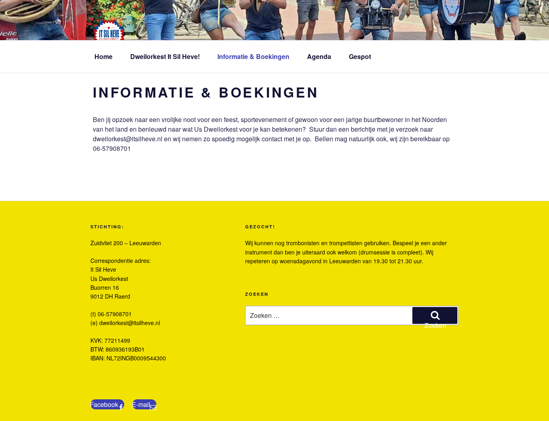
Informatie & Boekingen (253, 56)
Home (103, 56)
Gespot (360, 56)
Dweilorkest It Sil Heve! (165, 56)
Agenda (319, 56)
